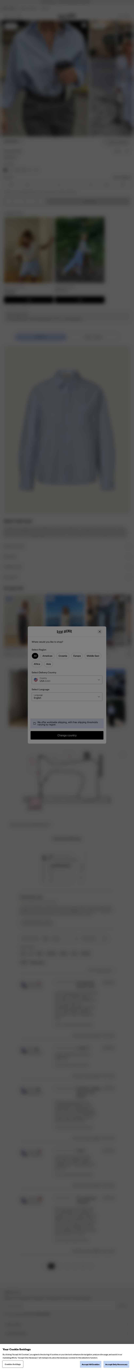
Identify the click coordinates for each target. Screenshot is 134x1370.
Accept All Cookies (91, 1364)
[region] (67, 1357)
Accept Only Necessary (116, 1364)
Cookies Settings (13, 1364)
